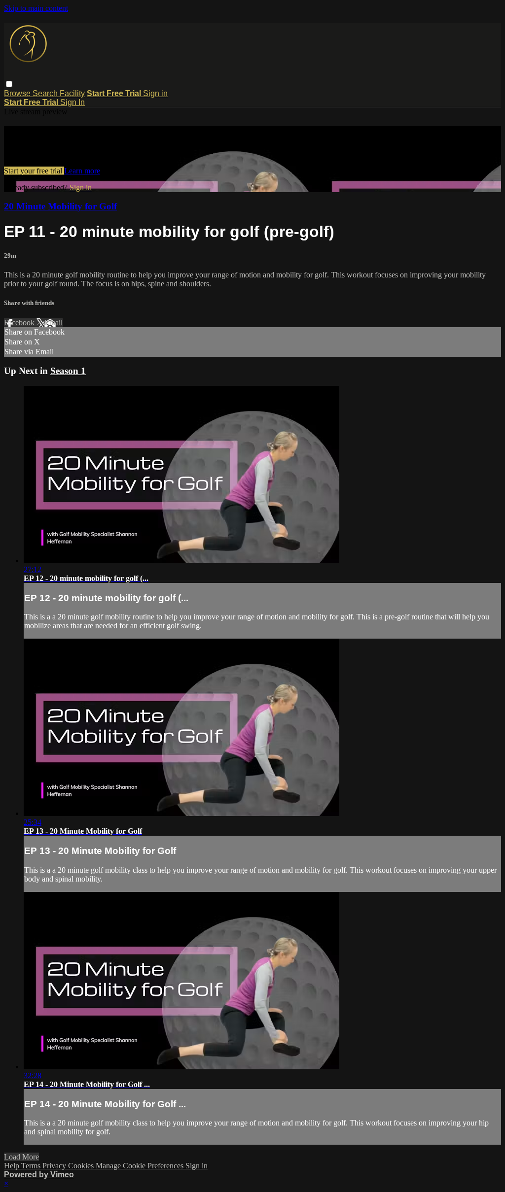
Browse (18, 93)
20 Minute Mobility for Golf (60, 206)
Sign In (72, 102)
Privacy (55, 1165)
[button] (9, 84)
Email (53, 322)
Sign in (155, 93)
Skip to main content (36, 8)
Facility (72, 93)
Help (12, 1165)
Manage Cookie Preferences (140, 1165)
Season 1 (68, 371)
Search (46, 93)
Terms (31, 1165)
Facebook (20, 322)
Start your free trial (34, 171)
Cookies (82, 1165)
